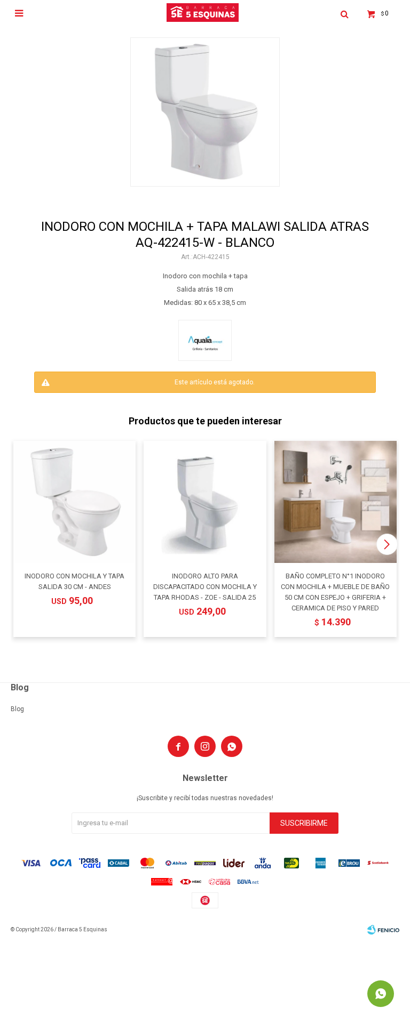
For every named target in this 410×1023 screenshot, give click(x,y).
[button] (387, 544)
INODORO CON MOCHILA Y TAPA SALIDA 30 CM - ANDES (74, 581)
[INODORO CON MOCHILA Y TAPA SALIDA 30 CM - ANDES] (74, 502)
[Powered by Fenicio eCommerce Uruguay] (383, 930)
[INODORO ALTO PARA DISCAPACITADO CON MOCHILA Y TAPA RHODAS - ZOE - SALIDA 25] (205, 502)
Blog (17, 709)
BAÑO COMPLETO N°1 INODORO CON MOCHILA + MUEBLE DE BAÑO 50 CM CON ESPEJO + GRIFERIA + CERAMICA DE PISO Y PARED (335, 592)
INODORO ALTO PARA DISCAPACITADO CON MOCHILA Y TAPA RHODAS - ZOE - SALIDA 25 (205, 586)
